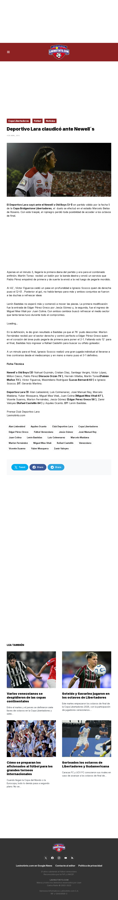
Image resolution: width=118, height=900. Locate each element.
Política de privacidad (90, 865)
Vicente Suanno (17, 448)
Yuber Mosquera (39, 448)
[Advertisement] (59, 21)
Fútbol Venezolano (43, 432)
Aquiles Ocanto (39, 426)
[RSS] (72, 858)
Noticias (50, 121)
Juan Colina (15, 437)
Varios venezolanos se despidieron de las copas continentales (26, 697)
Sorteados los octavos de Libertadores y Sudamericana (85, 764)
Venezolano (85, 443)
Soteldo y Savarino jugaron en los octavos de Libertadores (86, 695)
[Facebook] (52, 858)
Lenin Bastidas (34, 437)
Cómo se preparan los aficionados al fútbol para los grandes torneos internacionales (30, 768)
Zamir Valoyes (61, 448)
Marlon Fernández (18, 443)
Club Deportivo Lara (62, 426)
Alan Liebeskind (17, 426)
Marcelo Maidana (80, 437)
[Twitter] (45, 858)
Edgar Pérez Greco (18, 432)
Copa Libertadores (18, 121)
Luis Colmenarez (56, 437)
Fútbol (37, 121)
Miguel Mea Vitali (42, 443)
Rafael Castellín (65, 443)
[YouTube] (65, 858)
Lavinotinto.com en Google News (34, 865)
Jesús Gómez (66, 432)
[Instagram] (59, 858)
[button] (8, 52)
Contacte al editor (65, 865)
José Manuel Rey (87, 432)
